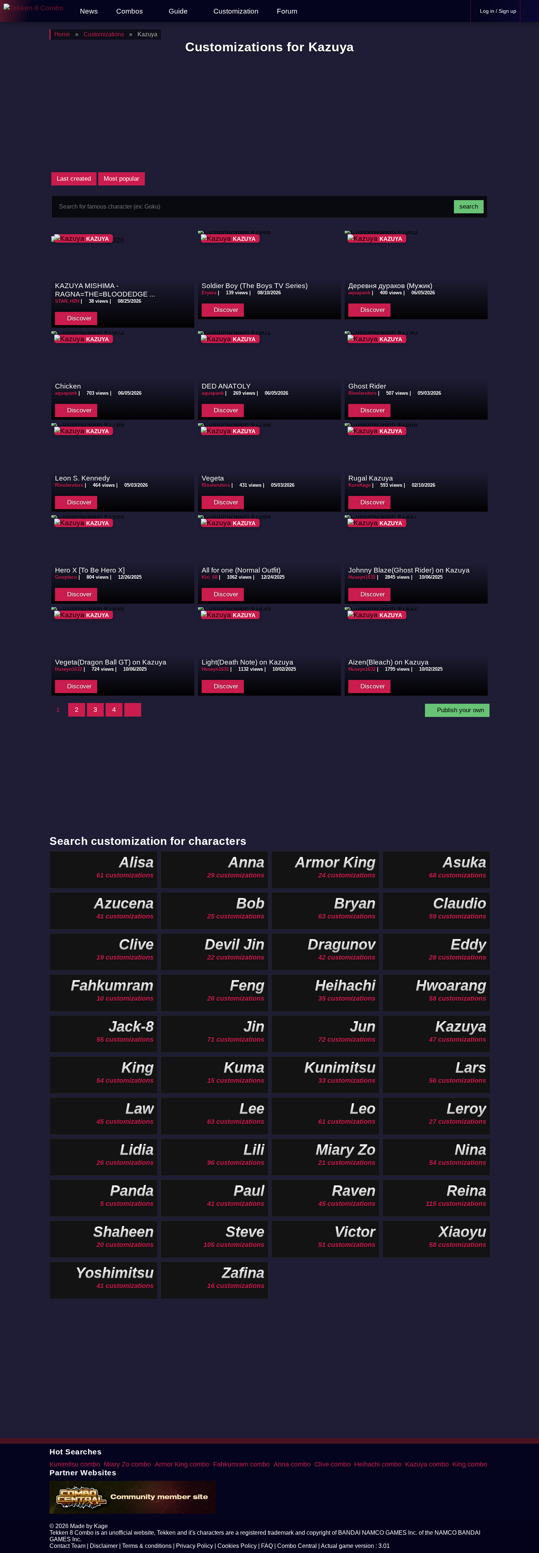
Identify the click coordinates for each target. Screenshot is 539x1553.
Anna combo (292, 1464)
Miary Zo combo (127, 1464)
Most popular (121, 178)
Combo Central (297, 1546)
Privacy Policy (194, 1546)
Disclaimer (104, 1546)
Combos (129, 11)
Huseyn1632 (361, 577)
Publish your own (459, 710)
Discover (78, 318)
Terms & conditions (147, 1546)
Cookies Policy (237, 1546)
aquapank (359, 292)
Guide (178, 11)
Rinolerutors (362, 393)
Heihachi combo (378, 1464)
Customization (235, 11)
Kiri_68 (209, 577)
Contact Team (67, 1546)
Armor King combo (182, 1464)
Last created (74, 178)
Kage (101, 1526)
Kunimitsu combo (75, 1464)
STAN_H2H (67, 301)
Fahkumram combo (241, 1464)
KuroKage (360, 485)
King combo (469, 1464)
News (88, 11)
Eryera (209, 292)
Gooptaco (66, 577)
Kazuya (97, 239)
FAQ (267, 1546)
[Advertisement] (269, 113)
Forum (286, 11)
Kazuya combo (427, 1464)
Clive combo (332, 1464)
